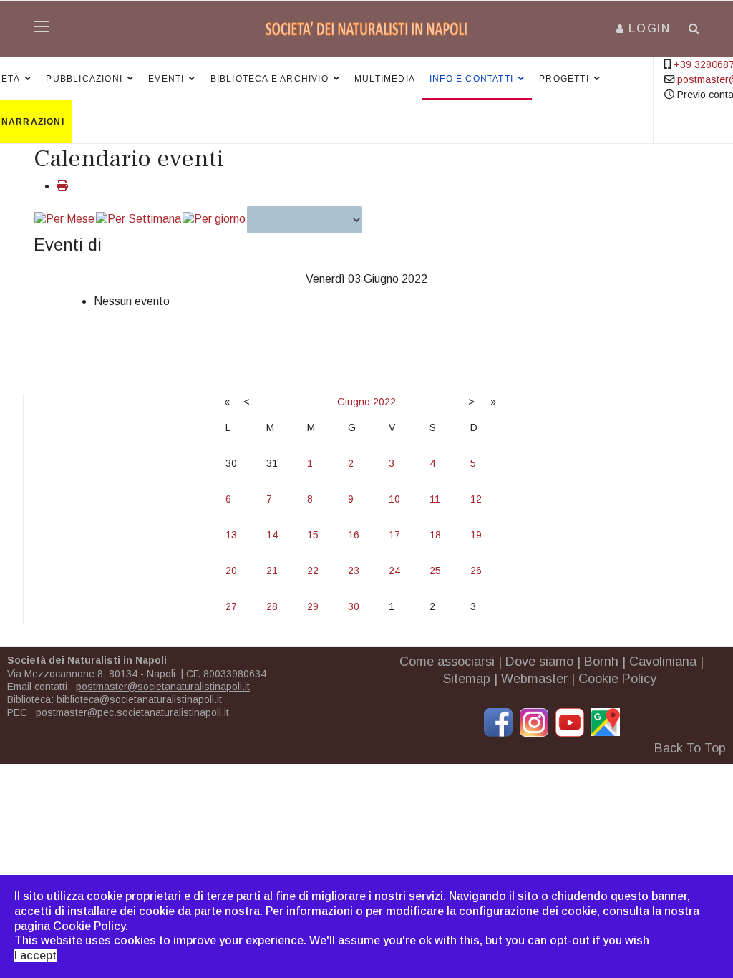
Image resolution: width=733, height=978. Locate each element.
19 (476, 535)
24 (394, 570)
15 (313, 535)
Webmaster (534, 679)
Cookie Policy (617, 679)
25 (435, 570)
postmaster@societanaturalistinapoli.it (163, 686)
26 (476, 570)
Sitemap (466, 679)
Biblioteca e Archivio (269, 79)
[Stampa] (62, 186)
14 (272, 535)
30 (353, 606)
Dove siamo (539, 661)
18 (435, 535)
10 (394, 499)
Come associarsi (447, 661)
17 (394, 535)
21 (272, 570)
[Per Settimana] (138, 219)
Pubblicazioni (84, 79)
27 (231, 606)
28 (272, 606)
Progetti (564, 79)
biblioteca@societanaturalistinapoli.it (139, 699)
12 (476, 499)
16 (353, 535)
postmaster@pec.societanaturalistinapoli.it (132, 712)
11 (434, 499)
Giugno (353, 401)
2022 (384, 401)
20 (231, 570)
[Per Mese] (64, 219)
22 (313, 570)
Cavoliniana (662, 661)
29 (313, 606)
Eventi (166, 79)
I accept (35, 955)
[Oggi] (214, 219)
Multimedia (384, 79)
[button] (643, 28)
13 (231, 535)
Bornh (601, 661)
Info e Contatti (471, 79)
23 (353, 570)
